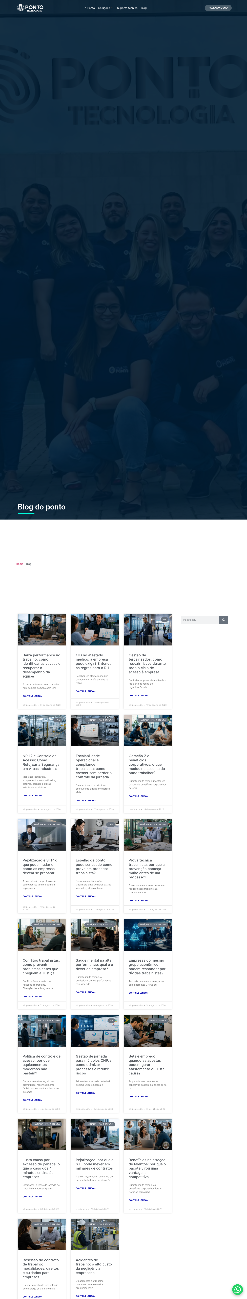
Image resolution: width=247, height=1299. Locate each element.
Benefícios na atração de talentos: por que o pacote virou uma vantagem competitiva (147, 1168)
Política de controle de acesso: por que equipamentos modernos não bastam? (41, 1064)
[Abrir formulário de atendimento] (237, 1289)
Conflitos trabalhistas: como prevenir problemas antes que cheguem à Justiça (41, 966)
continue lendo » (33, 696)
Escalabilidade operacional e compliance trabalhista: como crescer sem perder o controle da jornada (94, 766)
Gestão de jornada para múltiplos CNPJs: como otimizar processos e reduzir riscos (94, 1064)
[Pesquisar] (223, 620)
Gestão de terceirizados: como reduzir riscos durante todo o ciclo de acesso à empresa (147, 663)
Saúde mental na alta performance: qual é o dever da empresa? (94, 964)
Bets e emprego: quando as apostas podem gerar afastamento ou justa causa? (146, 1064)
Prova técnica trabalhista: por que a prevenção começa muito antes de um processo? (147, 868)
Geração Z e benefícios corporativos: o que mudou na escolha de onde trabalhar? (147, 764)
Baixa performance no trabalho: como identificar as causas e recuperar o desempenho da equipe (41, 665)
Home (19, 563)
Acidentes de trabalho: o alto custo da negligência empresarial (94, 1266)
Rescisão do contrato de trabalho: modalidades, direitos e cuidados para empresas (41, 1268)
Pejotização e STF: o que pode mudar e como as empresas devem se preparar (40, 866)
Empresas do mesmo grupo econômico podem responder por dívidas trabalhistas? (147, 966)
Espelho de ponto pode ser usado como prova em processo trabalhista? (94, 866)
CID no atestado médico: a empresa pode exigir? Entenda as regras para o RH (94, 661)
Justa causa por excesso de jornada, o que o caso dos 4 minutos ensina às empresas (41, 1168)
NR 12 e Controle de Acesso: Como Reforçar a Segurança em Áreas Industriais (41, 762)
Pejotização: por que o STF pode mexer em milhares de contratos (95, 1164)
